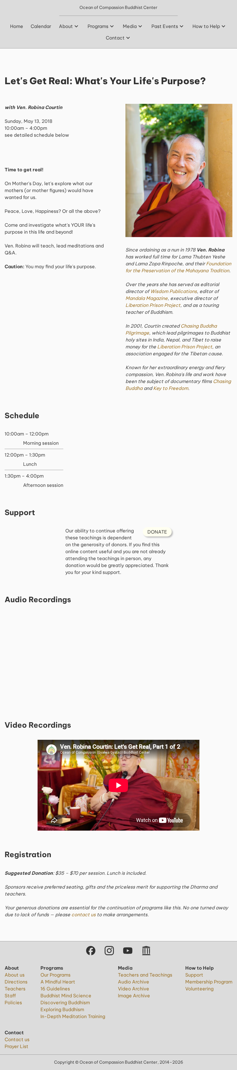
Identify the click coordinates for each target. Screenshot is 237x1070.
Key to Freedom (170, 388)
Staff (10, 995)
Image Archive (134, 995)
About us (15, 975)
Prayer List (16, 1046)
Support (194, 975)
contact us (83, 914)
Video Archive (133, 989)
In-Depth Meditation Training (72, 1016)
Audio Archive (133, 982)
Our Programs (55, 975)
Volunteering (199, 989)
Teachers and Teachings (145, 975)
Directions (16, 982)
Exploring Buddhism (62, 1009)
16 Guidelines (55, 989)
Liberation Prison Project (152, 305)
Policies (13, 1002)
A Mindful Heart (57, 982)
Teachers (15, 989)
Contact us (17, 1039)
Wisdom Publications (173, 291)
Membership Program (208, 982)
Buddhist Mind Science (65, 995)
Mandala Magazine (146, 298)
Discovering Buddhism (65, 1002)
